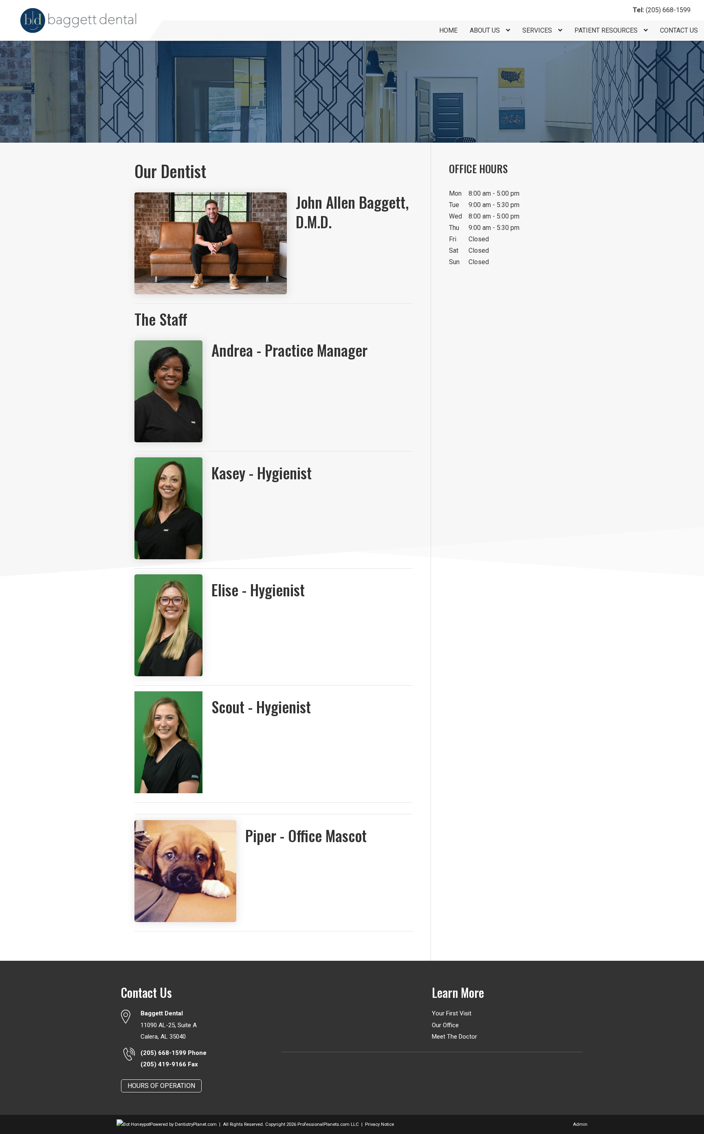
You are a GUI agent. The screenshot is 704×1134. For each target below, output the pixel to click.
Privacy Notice (379, 1124)
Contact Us (679, 30)
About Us (486, 30)
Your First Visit (451, 1013)
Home (448, 30)
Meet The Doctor (454, 1036)
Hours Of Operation (161, 1086)
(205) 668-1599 (662, 10)
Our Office (445, 1025)
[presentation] (133, 1124)
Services (538, 30)
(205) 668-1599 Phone (174, 1053)
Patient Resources (606, 30)
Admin (580, 1124)
